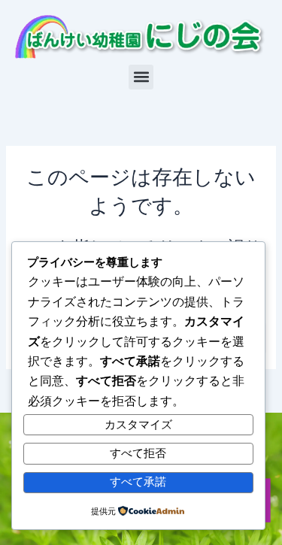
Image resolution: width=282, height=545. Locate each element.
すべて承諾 (138, 482)
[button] (141, 77)
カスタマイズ (138, 424)
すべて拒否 (138, 453)
